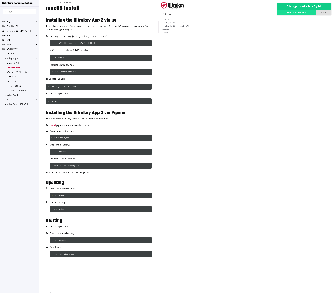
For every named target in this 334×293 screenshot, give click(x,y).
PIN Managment (14, 85)
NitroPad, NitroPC (10, 26)
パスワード (12, 81)
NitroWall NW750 (10, 49)
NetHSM (6, 40)
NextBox (6, 35)
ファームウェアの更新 (16, 90)
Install (53, 125)
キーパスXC (12, 76)
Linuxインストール (15, 62)
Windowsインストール (17, 72)
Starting (165, 32)
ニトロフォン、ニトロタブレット (17, 30)
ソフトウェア (8, 53)
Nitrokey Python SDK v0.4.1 (17, 104)
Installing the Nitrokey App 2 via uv (175, 23)
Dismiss (323, 12)
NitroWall (6, 44)
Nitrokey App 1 (11, 95)
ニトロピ (8, 99)
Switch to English (296, 12)
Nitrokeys (6, 21)
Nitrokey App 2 (11, 58)
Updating (165, 29)
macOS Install (13, 67)
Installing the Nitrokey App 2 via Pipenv (177, 26)
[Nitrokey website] (172, 5)
